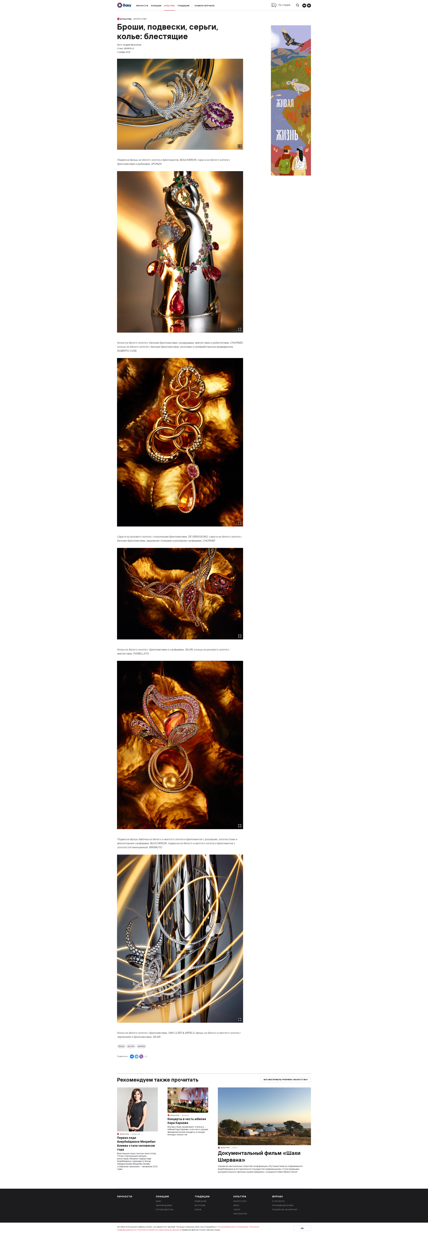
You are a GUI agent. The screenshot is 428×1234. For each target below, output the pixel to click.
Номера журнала (205, 6)
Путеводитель (165, 1209)
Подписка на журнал (284, 1209)
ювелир (141, 1046)
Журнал (277, 1196)
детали (131, 1046)
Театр (236, 1209)
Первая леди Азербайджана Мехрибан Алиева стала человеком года (136, 1143)
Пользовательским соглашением (233, 1226)
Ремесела (200, 1201)
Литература (240, 1214)
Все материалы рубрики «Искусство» (286, 1080)
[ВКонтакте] (132, 1056)
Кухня (198, 1209)
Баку (158, 1201)
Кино (234, 1148)
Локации (156, 6)
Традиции (183, 6)
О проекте (278, 1201)
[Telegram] (137, 1056)
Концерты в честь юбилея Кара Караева (187, 1121)
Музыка (185, 1115)
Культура (169, 6)
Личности (142, 6)
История (200, 1205)
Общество (136, 1134)
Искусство (140, 19)
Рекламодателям (282, 1205)
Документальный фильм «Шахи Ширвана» (259, 1156)
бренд (121, 1046)
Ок (302, 1228)
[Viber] (141, 1056)
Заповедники (164, 1205)
